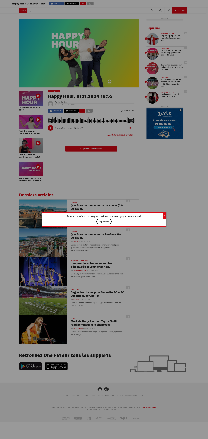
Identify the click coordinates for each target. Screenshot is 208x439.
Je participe (104, 221)
